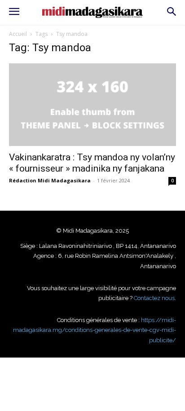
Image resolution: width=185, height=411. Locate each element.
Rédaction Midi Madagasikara (50, 180)
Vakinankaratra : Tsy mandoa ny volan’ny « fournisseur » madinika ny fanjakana (92, 163)
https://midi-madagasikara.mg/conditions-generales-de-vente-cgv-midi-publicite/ (94, 330)
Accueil (18, 34)
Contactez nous (154, 298)
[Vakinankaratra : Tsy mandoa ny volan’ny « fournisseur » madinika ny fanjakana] (92, 104)
